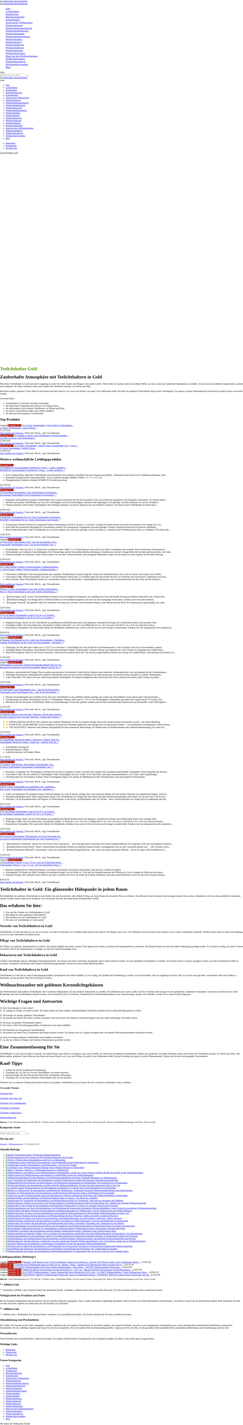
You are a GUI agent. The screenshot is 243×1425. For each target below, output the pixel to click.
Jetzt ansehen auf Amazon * (12, 433)
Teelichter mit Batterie (10, 1108)
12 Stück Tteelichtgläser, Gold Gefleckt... (18, 428)
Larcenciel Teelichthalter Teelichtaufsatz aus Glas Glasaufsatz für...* (30, 839)
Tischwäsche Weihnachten (17, 1378)
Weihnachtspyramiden (15, 1416)
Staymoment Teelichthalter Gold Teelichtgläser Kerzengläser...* (28, 495)
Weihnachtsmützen (14, 1411)
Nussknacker (11, 1370)
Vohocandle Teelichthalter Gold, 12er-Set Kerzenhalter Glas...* (28, 544)
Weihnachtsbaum (13, 1381)
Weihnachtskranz (13, 1403)
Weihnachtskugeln (14, 1388)
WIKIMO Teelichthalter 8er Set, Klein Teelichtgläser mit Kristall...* (30, 520)
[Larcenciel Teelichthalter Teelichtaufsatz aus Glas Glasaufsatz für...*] (30, 836)
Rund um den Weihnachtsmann (19, 1409)
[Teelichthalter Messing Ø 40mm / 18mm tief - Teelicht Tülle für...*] (30, 740)
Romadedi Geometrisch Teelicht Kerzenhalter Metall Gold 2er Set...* (30, 667)
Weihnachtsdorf (13, 1396)
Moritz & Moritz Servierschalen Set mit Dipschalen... (107, 1270)
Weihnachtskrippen (14, 1406)
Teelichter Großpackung (11, 1113)
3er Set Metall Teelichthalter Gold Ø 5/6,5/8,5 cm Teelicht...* (27, 618)
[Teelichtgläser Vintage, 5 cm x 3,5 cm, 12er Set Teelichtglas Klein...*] (31, 862)
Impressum (10, 143)
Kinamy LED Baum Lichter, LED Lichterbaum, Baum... (115, 1262)
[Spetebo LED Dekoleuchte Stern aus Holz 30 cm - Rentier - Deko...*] (45, 1264)
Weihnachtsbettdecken (15, 1386)
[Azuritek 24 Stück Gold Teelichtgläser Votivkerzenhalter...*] (41, 435)
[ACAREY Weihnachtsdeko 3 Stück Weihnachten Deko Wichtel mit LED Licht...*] (59, 1272)
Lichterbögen (11, 1368)
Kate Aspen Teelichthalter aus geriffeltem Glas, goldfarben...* (27, 789)
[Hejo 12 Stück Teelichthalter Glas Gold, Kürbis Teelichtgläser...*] (29, 589)
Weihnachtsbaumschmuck (17, 1383)
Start (8, 1365)
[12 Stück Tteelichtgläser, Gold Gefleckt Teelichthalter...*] (47, 425)
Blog (8, 1419)
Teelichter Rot (6, 1093)
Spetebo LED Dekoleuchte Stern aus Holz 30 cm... (100, 1264)
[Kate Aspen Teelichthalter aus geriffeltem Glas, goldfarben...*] (28, 787)
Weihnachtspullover (14, 1414)
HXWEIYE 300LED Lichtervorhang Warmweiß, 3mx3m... (124, 1275)
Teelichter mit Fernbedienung (13, 1103)
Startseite (3, 1144)
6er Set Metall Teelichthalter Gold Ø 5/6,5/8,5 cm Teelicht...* (27, 814)
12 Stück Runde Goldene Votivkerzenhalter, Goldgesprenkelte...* (29, 569)
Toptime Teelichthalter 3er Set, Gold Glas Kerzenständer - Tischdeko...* (32, 642)
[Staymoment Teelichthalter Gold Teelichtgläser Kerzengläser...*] (29, 492)
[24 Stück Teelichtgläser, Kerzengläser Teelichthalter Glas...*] (27, 764)
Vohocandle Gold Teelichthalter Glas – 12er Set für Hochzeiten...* (29, 692)
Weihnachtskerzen (8, 1117)
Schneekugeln (12, 1376)
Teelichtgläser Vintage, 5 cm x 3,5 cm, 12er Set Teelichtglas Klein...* (30, 865)
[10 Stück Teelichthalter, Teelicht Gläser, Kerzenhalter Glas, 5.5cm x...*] (46, 446)
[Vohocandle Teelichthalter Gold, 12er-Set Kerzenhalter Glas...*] (28, 542)
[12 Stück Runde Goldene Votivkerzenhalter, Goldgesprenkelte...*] (29, 567)
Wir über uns (11, 148)
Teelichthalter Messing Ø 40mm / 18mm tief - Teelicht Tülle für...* (29, 742)
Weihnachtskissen (13, 1401)
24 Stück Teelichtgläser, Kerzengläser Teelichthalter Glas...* (26, 767)
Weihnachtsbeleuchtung (16, 1391)
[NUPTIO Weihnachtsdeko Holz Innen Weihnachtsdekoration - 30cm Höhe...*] (49, 1267)
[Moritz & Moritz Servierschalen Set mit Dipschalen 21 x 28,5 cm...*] (53, 1270)
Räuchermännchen (14, 1373)
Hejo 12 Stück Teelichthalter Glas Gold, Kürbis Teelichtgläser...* (29, 592)
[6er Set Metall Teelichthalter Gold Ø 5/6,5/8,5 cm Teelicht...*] (27, 811)
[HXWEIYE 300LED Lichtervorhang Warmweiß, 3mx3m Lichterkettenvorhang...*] (59, 1275)
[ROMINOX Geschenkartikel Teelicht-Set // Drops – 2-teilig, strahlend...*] (33, 467)
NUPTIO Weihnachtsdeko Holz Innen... (103, 1267)
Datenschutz (11, 145)
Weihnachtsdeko (13, 1393)
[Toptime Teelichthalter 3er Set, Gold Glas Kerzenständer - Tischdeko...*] (32, 640)
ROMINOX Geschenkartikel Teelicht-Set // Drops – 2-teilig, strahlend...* (32, 470)
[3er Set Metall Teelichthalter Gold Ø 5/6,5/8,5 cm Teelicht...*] (27, 615)
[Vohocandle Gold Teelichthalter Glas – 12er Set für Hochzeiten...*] (30, 689)
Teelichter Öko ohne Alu (11, 1098)
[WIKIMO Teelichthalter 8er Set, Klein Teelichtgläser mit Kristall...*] (30, 517)
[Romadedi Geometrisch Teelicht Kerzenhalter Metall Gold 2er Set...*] (31, 665)
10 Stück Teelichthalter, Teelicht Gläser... (18, 448)
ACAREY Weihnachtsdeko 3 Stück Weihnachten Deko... (122, 1272)
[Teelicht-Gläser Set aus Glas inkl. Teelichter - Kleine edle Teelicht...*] (31, 714)
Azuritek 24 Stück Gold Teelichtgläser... (18, 438)
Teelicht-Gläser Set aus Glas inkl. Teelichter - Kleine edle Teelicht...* (30, 717)
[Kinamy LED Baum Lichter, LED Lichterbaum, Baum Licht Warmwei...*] (56, 1262)
